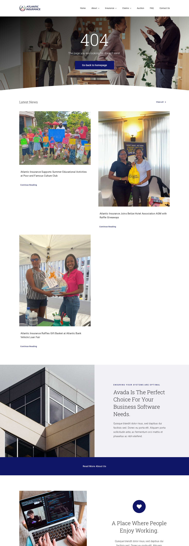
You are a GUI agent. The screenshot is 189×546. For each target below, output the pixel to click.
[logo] (29, 6)
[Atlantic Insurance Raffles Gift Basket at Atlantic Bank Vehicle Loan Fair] (55, 280)
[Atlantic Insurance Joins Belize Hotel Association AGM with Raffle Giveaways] (134, 159)
